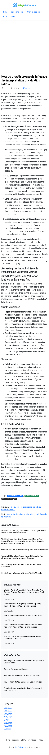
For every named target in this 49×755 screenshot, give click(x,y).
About (12, 16)
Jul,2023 (7, 729)
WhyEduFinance (20, 747)
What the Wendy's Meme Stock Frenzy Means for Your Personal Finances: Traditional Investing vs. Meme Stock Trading (24, 592)
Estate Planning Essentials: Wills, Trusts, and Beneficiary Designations (21, 566)
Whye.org (26, 88)
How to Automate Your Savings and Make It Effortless (23, 682)
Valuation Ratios (31, 496)
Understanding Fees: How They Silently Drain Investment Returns (24, 550)
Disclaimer (15, 740)
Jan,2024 (8, 711)
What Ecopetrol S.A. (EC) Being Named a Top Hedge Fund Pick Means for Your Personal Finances (23, 531)
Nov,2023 (8, 717)
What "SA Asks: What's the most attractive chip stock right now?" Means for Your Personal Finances (23, 626)
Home (5, 12)
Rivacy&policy (32, 740)
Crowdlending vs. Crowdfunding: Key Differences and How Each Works (23, 689)
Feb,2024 (8, 707)
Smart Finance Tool (33, 12)
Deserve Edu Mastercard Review (16, 669)
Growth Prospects (15, 496)
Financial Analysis (9, 499)
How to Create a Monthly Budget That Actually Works (23, 615)
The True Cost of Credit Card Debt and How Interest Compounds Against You (22, 637)
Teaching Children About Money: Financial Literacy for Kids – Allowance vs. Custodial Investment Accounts (22, 557)
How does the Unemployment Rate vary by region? (22, 676)
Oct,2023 (8, 720)
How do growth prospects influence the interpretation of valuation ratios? (24, 662)
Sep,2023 (8, 723)
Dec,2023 (8, 714)
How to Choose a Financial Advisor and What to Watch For (22, 573)
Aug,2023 (8, 726)
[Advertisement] (24, 47)
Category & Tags (17, 12)
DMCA (23, 740)
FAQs (5, 16)
